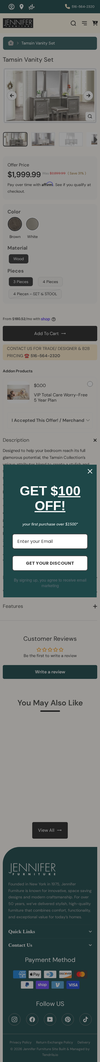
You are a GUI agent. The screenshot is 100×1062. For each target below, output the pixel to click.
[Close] (90, 471)
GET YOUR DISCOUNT (50, 563)
